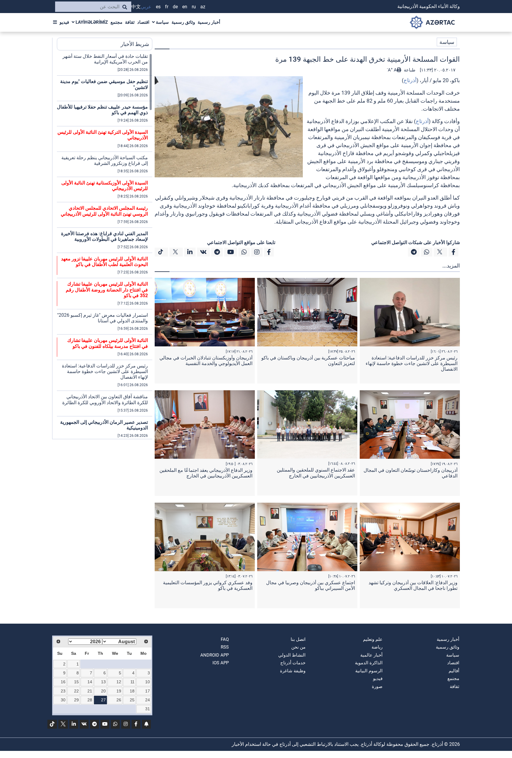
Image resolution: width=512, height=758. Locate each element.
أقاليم (454, 670)
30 (63, 700)
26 (118, 700)
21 (89, 691)
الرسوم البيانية (369, 670)
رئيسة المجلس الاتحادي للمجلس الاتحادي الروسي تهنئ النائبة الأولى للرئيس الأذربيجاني (104, 210)
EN (184, 6)
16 (63, 681)
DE (175, 6)
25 (132, 700)
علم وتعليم (373, 639)
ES (158, 6)
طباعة (409, 70)
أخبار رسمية (209, 22)
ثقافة (130, 22)
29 (76, 700)
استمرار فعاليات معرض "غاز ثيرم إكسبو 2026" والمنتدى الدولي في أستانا (102, 318)
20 (103, 691)
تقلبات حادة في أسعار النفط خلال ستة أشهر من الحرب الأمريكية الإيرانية (105, 59)
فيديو (64, 22)
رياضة (377, 647)
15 (76, 681)
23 (63, 691)
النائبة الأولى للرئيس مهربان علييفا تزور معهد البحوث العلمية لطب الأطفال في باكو (104, 261)
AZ (202, 6)
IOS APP (220, 662)
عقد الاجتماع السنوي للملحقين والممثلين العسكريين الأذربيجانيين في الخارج (316, 472)
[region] (104, 246)
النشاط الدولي (291, 655)
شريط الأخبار (135, 44)
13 (103, 681)
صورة (377, 686)
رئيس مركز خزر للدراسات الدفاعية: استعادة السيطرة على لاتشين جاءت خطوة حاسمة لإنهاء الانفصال (411, 363)
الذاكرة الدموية (369, 662)
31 (147, 708)
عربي (146, 6)
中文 (136, 6)
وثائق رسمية (183, 22)
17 (147, 691)
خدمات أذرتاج (292, 662)
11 (132, 681)
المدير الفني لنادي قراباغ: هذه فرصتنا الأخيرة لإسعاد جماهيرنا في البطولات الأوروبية (104, 236)
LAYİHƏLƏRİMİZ (91, 22)
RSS (225, 647)
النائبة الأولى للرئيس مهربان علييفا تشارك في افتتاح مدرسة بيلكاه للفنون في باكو (107, 343)
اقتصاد (143, 22)
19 (118, 691)
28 (89, 700)
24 (147, 700)
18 (132, 691)
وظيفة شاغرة (292, 670)
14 (89, 681)
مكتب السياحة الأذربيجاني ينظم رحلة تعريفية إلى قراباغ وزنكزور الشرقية (104, 160)
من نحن (298, 647)
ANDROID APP (214, 655)
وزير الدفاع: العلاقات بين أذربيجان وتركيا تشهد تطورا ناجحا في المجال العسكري (413, 585)
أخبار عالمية (371, 655)
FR (166, 6)
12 (118, 681)
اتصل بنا (298, 639)
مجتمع (116, 22)
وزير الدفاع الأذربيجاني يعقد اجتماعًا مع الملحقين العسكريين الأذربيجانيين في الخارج (205, 473)
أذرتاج (410, 80)
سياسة (162, 22)
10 (147, 681)
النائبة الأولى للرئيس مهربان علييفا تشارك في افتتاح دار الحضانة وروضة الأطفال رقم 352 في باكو (107, 289)
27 (103, 700)
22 (76, 691)
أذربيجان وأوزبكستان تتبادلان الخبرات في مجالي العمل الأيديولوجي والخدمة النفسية (205, 360)
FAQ (225, 639)
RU (194, 6)
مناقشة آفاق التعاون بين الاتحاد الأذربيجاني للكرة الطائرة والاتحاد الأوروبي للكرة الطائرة (105, 399)
